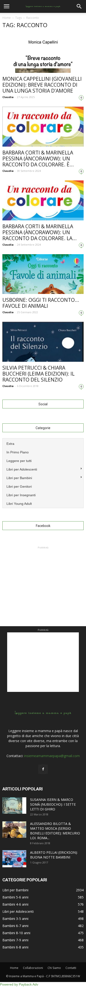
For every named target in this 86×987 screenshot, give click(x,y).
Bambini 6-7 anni (15, 925)
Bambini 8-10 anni (16, 933)
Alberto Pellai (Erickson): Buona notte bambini (54, 854)
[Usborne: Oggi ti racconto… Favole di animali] (43, 274)
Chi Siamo (54, 968)
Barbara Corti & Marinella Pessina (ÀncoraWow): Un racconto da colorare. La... (39, 232)
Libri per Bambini (15, 890)
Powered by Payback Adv (19, 984)
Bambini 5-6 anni (15, 897)
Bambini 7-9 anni (15, 940)
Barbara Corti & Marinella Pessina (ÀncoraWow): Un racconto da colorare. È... (38, 158)
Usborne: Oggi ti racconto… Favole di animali (40, 303)
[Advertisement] (43, 580)
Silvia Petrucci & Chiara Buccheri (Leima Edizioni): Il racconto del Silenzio (38, 373)
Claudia (8, 97)
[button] (79, 6)
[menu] (43, 473)
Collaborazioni (33, 968)
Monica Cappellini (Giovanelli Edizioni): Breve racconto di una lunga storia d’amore (42, 84)
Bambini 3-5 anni (15, 918)
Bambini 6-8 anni (15, 947)
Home (6, 18)
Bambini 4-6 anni (15, 904)
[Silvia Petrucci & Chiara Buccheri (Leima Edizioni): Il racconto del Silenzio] (43, 342)
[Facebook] (43, 769)
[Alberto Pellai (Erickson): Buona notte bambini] (14, 858)
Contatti (70, 968)
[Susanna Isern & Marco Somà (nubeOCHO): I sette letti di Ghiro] (14, 805)
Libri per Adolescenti (18, 911)
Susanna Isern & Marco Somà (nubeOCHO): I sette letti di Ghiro (53, 804)
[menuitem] (43, 443)
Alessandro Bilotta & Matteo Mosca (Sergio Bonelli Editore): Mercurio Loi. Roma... (55, 830)
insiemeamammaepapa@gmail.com (52, 756)
